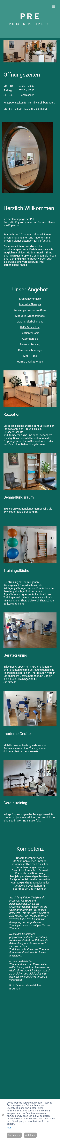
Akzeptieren (14, 1135)
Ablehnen (30, 1135)
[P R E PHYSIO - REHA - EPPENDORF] (30, 27)
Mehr (9, 1127)
